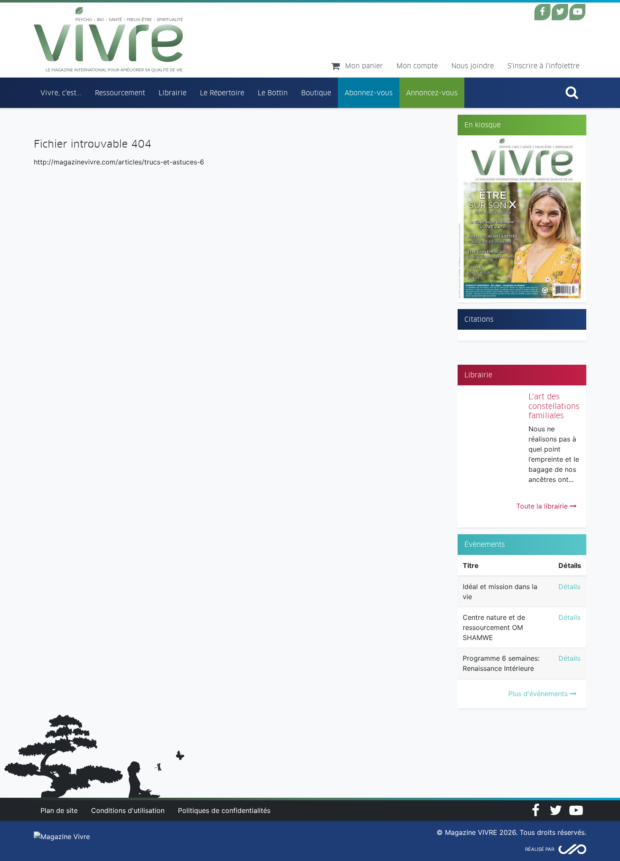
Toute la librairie (543, 506)
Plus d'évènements (539, 693)
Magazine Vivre (108, 40)
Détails (569, 586)
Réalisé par (539, 849)
